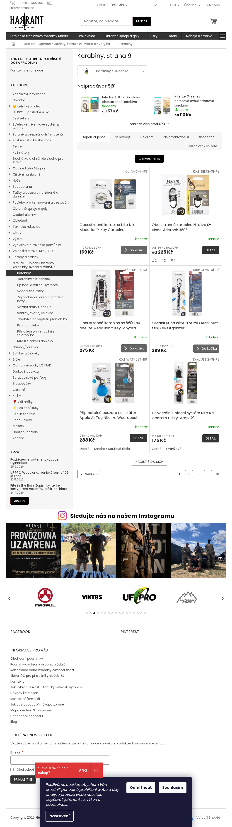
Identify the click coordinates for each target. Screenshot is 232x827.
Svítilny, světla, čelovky (35, 313)
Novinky (19, 100)
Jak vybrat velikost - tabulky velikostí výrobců (46, 687)
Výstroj (18, 239)
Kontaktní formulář (25, 698)
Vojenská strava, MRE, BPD (33, 251)
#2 (154, 260)
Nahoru (91, 474)
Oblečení (20, 220)
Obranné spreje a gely (30, 208)
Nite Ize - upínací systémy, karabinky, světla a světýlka (34, 265)
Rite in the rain (24, 414)
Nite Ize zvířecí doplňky (35, 341)
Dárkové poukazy (26, 371)
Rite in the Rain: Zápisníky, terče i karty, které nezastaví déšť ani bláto (38, 487)
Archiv (19, 501)
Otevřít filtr (149, 159)
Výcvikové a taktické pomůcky (37, 245)
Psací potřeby (28, 325)
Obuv (17, 233)
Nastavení (59, 816)
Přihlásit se (23, 779)
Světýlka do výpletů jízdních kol (43, 319)
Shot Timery (22, 420)
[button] (87, 613)
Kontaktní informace (26, 70)
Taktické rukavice (26, 226)
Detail (211, 250)
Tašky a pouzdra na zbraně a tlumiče (35, 194)
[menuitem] (39, 36)
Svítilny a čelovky (26, 353)
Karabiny (24, 273)
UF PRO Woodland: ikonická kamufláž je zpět (39, 474)
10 (217, 474)
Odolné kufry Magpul (29, 168)
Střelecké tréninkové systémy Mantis (36, 126)
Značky (18, 438)
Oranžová (173, 449)
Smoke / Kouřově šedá (112, 449)
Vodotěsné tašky (30, 291)
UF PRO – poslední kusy (31, 112)
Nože (16, 180)
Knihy (17, 395)
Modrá (84, 449)
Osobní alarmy (24, 214)
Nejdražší (147, 137)
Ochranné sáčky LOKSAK (32, 365)
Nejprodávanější (176, 137)
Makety (18, 426)
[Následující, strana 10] (208, 474)
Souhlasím (172, 787)
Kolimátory (21, 152)
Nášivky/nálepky (25, 347)
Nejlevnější (123, 137)
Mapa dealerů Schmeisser (30, 710)
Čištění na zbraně (27, 174)
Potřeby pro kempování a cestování (41, 202)
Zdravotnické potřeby (30, 377)
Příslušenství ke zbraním (32, 140)
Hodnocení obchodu (26, 716)
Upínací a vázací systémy (37, 285)
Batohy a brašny (25, 257)
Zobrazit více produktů (147, 124)
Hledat (141, 21)
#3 (163, 260)
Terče (17, 146)
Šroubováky (22, 383)
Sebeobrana (22, 186)
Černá (157, 449)
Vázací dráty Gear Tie (34, 307)
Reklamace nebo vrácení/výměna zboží (42, 670)
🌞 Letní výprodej (26, 106)
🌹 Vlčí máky (23, 401)
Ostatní (19, 389)
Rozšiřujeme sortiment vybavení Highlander (35, 461)
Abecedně (206, 137)
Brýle (16, 359)
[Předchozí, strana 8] (189, 474)
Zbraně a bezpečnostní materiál (38, 134)
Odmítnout (141, 787)
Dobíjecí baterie (25, 432)
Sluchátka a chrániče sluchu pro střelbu (38, 160)
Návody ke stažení (24, 693)
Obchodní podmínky (111, 5)
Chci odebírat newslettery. (37, 769)
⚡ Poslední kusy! (26, 408)
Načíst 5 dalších (149, 461)
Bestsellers (21, 118)
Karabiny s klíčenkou (34, 279)
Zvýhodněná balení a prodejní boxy (40, 299)
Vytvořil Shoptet (209, 817)
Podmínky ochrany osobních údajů (37, 664)
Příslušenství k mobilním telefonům (36, 333)
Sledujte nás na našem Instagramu (122, 516)
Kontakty (17, 681)
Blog (13, 721)
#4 (173, 260)
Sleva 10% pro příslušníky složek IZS (37, 675)
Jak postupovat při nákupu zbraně (37, 704)
